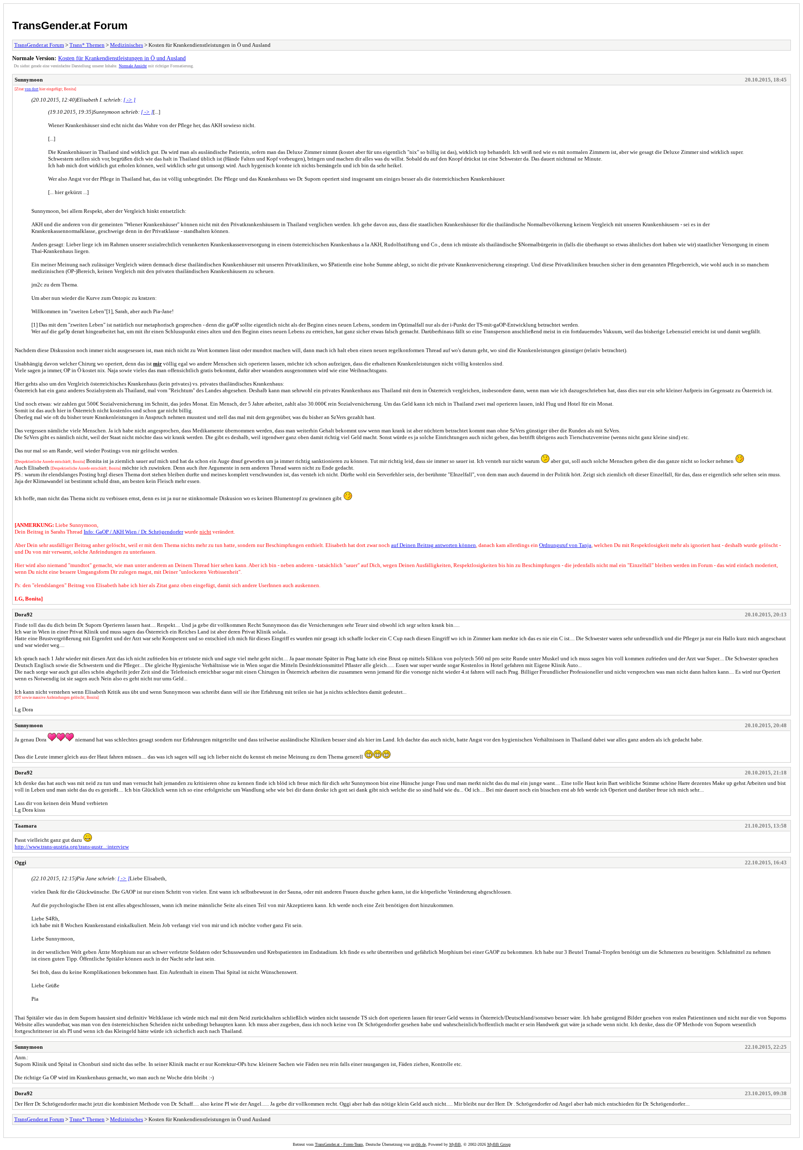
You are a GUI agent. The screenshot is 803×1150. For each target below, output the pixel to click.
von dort (31, 89)
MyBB (455, 1144)
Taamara (26, 826)
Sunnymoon (29, 80)
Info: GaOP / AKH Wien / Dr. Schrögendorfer (133, 532)
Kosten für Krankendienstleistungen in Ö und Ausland (122, 58)
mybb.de (418, 1144)
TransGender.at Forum (70, 25)
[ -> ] (129, 100)
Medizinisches (126, 45)
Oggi (20, 862)
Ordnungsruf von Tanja (565, 545)
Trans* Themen (87, 45)
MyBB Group (499, 1144)
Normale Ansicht (133, 66)
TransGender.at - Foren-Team (339, 1144)
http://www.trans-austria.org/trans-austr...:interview (72, 846)
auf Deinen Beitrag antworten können (433, 545)
